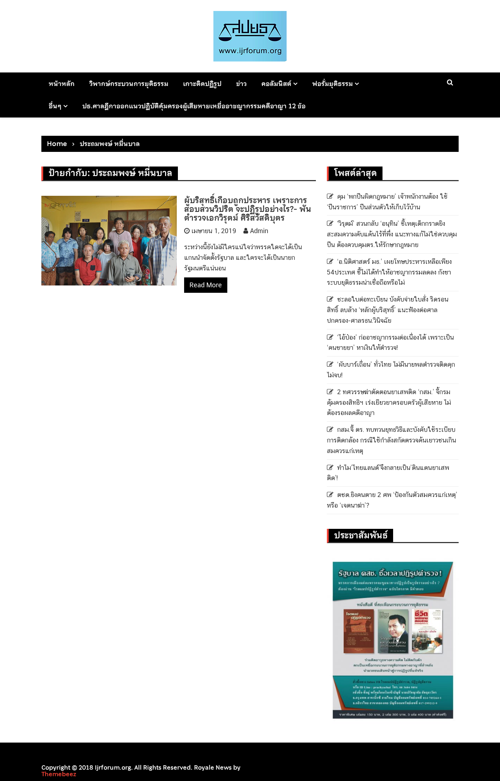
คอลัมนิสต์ (276, 83)
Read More (206, 285)
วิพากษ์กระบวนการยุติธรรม (128, 83)
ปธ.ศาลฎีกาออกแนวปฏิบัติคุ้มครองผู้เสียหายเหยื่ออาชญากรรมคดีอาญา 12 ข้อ (194, 106)
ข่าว (241, 83)
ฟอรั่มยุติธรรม (332, 83)
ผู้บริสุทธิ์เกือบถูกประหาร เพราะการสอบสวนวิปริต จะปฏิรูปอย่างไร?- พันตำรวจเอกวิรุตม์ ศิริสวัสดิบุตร (247, 209)
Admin (259, 231)
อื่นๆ (55, 106)
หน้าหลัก (62, 83)
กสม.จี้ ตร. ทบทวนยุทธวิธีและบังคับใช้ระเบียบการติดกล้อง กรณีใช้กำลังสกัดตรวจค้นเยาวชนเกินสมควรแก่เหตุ (391, 440)
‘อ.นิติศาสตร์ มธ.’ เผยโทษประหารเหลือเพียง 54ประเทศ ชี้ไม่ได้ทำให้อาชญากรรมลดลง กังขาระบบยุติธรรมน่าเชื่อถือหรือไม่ (389, 272)
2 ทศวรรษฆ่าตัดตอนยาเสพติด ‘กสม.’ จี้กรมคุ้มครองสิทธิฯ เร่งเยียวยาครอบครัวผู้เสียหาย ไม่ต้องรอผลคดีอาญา (389, 402)
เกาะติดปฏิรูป (202, 83)
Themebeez (58, 774)
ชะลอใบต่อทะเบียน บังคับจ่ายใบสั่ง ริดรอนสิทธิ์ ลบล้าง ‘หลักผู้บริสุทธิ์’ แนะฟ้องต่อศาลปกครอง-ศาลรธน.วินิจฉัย (387, 309)
